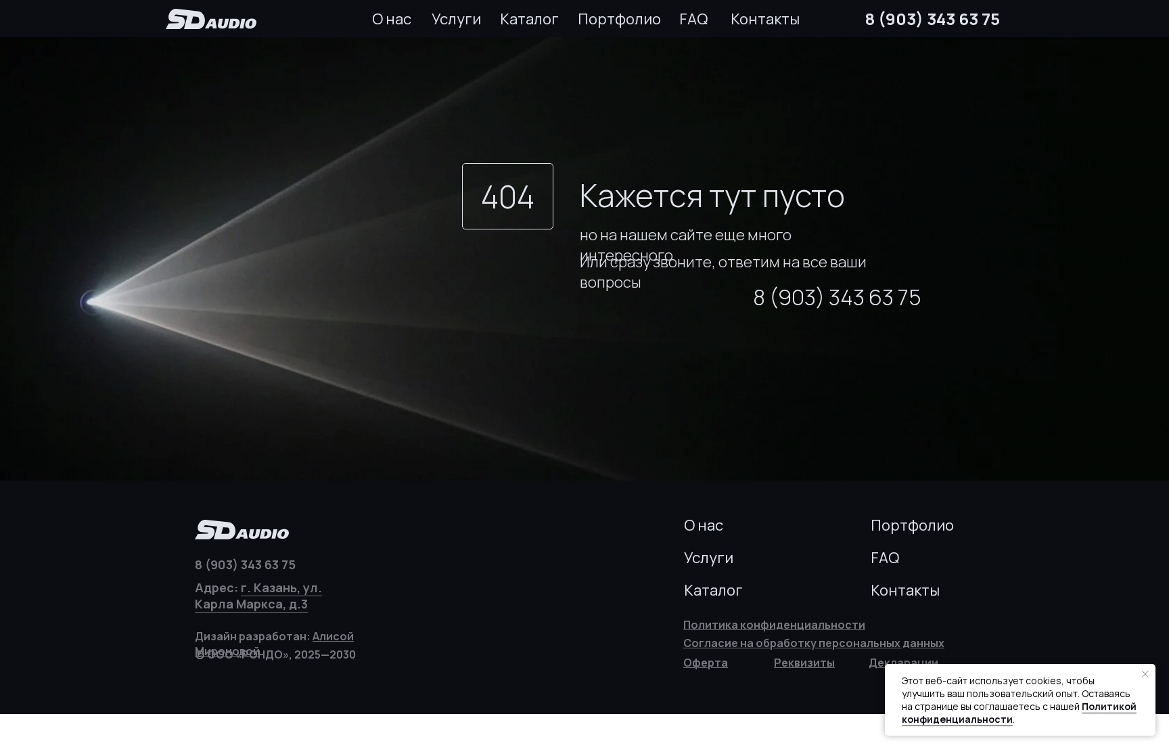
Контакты (765, 19)
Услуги (456, 19)
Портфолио (619, 19)
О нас (391, 19)
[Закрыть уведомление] (1145, 674)
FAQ (693, 19)
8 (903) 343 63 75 (932, 18)
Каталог (529, 19)
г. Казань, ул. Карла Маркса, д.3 (258, 595)
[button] (804, 662)
